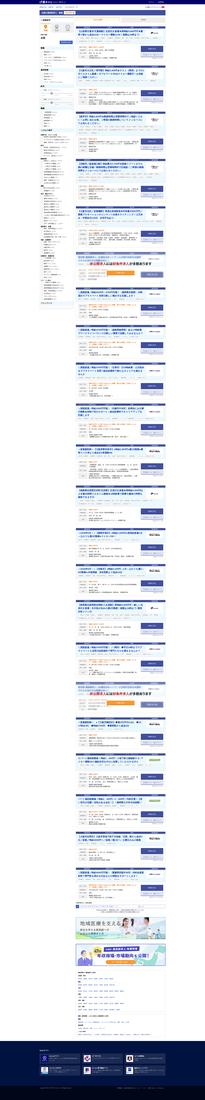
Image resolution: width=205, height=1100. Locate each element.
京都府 (90, 997)
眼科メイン (49, 263)
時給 (52, 99)
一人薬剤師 (49, 258)
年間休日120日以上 (52, 201)
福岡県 (80, 1009)
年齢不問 (48, 247)
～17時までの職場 (51, 166)
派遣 (47, 79)
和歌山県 (112, 997)
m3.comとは (160, 1088)
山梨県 (101, 991)
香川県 (111, 1003)
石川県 (90, 991)
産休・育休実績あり (52, 228)
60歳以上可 (49, 244)
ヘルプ (144, 1088)
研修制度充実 (50, 234)
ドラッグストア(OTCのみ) (54, 60)
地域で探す (59, 7)
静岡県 (117, 991)
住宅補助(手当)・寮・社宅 (54, 237)
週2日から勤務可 (51, 207)
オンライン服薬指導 (52, 274)
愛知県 (122, 991)
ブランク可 (49, 296)
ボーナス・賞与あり (52, 156)
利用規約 (119, 1088)
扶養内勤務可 (49, 299)
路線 (57, 30)
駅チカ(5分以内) (51, 188)
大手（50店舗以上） (53, 223)
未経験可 (49, 253)
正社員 (48, 74)
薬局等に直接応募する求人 (55, 137)
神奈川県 (112, 985)
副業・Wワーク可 (51, 242)
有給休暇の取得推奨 (52, 212)
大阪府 (96, 997)
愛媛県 (117, 1003)
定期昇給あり (50, 153)
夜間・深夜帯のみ (51, 180)
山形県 (106, 979)
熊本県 (96, 1009)
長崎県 (90, 1009)
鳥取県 (80, 1003)
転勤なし (49, 218)
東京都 (106, 985)
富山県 (85, 991)
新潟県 (80, 991)
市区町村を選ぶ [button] (66, 42)
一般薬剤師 (50, 112)
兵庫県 (101, 997)
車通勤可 (49, 191)
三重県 (80, 997)
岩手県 (90, 979)
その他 (47, 66)
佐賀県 (85, 1009)
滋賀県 (85, 997)
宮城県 (96, 979)
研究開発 (48, 118)
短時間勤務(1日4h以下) (53, 172)
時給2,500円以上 (51, 150)
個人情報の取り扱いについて (132, 1088)
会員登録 (161, 2)
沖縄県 (118, 1009)
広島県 (96, 1003)
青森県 (85, 979)
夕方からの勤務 (50, 177)
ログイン (151, 2)
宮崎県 (106, 1009)
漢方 (47, 272)
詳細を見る (152, 49)
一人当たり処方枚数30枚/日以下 (56, 215)
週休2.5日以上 (50, 198)
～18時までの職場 (52, 169)
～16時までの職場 (51, 163)
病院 (47, 54)
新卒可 (48, 250)
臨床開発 (48, 120)
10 (111, 906)
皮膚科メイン (50, 266)
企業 (46, 63)
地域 (46, 30)
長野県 (106, 991)
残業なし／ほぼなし (52, 161)
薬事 (46, 126)
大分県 (101, 1009)
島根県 (85, 1003)
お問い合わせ (151, 1088)
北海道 (80, 979)
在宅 (47, 277)
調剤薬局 (49, 52)
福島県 (111, 979)
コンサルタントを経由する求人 (56, 139)
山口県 (101, 1003)
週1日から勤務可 (51, 204)
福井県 (96, 991)
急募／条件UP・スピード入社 (55, 142)
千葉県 (101, 985)
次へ (140, 906)
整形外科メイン (51, 269)
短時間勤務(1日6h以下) (53, 174)
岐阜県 (111, 991)
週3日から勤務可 (51, 209)
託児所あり (49, 231)
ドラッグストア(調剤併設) (54, 57)
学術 (46, 123)
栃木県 (85, 985)
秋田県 (101, 979)
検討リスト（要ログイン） (153, 55)
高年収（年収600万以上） (54, 147)
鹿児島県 (112, 1009)
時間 (68, 30)
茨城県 (80, 985)
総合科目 (48, 261)
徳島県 (106, 1003)
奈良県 (106, 997)
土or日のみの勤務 (51, 183)
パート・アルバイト (52, 82)
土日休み (49, 196)
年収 (52, 90)
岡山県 (90, 1003)
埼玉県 (96, 985)
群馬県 (90, 985)
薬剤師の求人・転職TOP (47, 7)
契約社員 (48, 76)
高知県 (122, 1003)
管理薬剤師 (49, 115)
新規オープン (50, 221)
